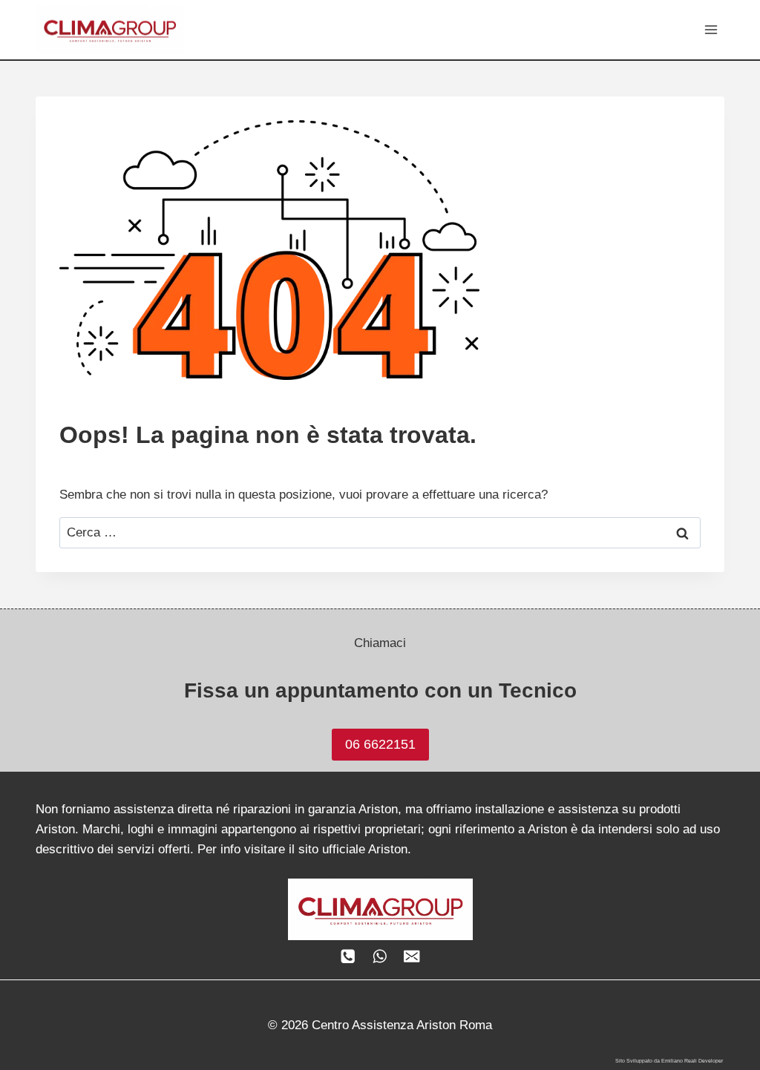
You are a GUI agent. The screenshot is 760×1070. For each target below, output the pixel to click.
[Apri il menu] (710, 29)
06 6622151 (380, 744)
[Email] (412, 956)
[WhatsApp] (380, 956)
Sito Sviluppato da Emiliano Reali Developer (669, 1060)
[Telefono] (348, 956)
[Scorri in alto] (735, 997)
